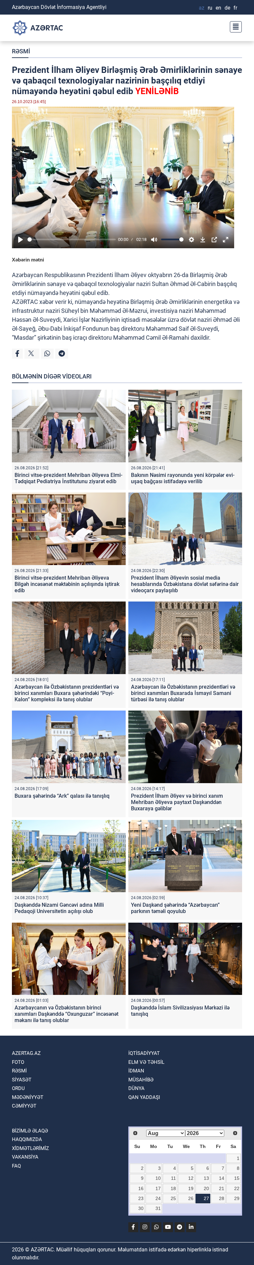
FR (235, 8)
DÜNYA (136, 1088)
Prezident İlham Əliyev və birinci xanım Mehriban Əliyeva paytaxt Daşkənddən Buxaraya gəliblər (177, 802)
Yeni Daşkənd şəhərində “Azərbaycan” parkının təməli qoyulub (175, 908)
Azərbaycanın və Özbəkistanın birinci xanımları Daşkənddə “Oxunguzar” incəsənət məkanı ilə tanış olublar (66, 1014)
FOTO (18, 1062)
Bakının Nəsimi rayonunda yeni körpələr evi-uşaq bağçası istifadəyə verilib (182, 478)
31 (158, 1208)
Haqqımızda (27, 1139)
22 (236, 1188)
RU (210, 8)
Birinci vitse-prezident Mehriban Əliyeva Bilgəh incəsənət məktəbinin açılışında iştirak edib (67, 584)
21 (221, 1188)
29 (236, 1198)
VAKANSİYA (25, 1157)
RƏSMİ (21, 51)
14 (221, 1178)
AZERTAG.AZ (26, 1053)
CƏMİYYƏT (24, 1106)
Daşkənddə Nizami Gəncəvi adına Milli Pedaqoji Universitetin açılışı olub (59, 908)
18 (173, 1188)
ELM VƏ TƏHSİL (146, 1062)
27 (206, 1198)
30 (141, 1208)
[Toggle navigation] (234, 26)
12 (190, 1178)
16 (141, 1188)
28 (221, 1198)
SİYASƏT (21, 1080)
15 (236, 1178)
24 (158, 1198)
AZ (201, 8)
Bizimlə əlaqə (30, 1131)
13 (206, 1178)
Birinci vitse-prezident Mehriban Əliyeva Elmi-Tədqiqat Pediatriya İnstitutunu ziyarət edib (68, 478)
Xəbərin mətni (28, 259)
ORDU (18, 1088)
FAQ (16, 1166)
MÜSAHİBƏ (140, 1080)
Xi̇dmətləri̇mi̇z (30, 1148)
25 (173, 1198)
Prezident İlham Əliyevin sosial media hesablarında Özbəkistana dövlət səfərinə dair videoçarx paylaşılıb (185, 584)
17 (158, 1188)
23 (141, 1198)
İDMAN (136, 1071)
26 (190, 1198)
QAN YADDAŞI (144, 1097)
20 (206, 1188)
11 (173, 1178)
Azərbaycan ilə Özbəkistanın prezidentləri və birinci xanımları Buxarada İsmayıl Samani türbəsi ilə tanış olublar (183, 693)
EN (218, 8)
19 (190, 1188)
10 (158, 1178)
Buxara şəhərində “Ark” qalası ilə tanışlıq (62, 796)
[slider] (71, 239)
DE (227, 8)
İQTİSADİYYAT (144, 1053)
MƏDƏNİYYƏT (27, 1097)
